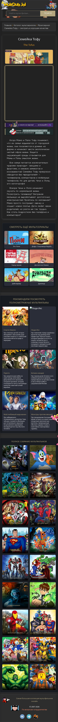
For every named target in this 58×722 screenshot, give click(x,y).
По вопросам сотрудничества (34, 709)
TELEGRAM (39, 133)
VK (48, 133)
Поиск (48, 13)
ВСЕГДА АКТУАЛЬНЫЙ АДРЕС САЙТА (35, 131)
